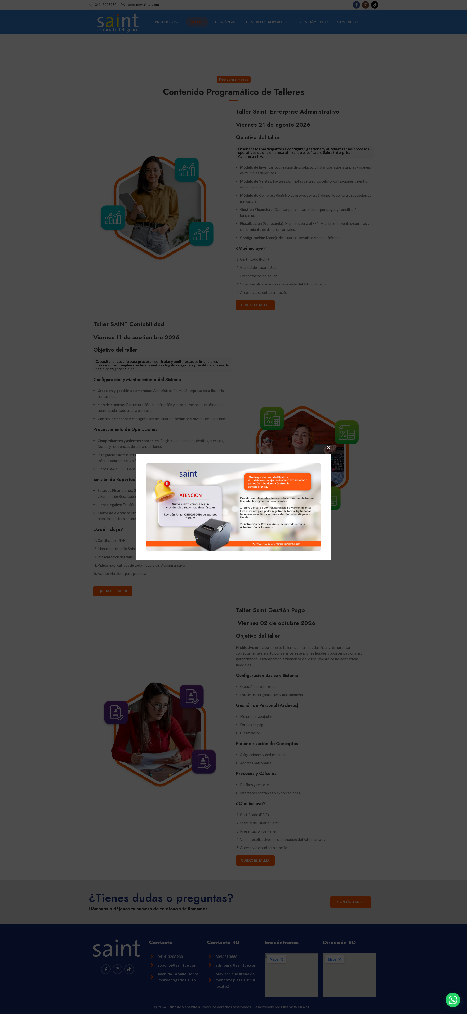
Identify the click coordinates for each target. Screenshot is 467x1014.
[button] (453, 1000)
